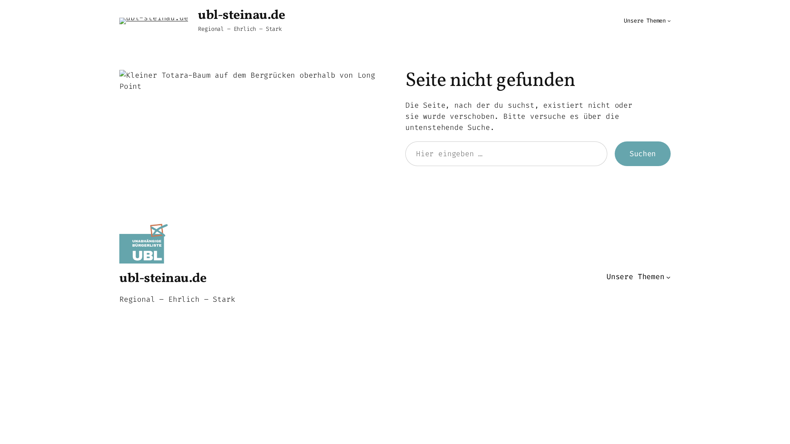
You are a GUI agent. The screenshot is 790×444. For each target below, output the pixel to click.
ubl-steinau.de (241, 16)
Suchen (643, 154)
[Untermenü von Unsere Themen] (669, 20)
